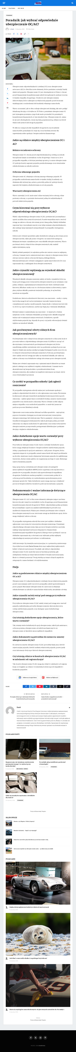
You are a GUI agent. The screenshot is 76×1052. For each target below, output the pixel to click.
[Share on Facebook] (13, 33)
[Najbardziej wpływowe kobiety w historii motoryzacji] (38, 883)
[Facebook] (7, 89)
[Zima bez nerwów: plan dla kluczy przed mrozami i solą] (9, 841)
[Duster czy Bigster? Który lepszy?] (9, 823)
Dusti (12, 29)
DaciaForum (42, 1045)
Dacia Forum (33, 546)
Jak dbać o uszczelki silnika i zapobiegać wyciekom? (28, 958)
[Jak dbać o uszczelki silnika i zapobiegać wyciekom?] (38, 934)
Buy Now (21, 8)
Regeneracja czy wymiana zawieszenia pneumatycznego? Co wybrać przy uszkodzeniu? (20, 764)
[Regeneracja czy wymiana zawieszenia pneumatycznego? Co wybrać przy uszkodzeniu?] (21, 749)
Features (12, 8)
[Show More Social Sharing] (28, 33)
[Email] (7, 107)
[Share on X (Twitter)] (17, 33)
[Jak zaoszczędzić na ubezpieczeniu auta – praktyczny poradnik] (9, 851)
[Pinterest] (7, 103)
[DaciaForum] (38, 3)
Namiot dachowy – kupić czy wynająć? (25, 830)
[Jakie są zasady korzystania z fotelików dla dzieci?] (21, 782)
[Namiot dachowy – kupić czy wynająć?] (9, 832)
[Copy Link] (24, 33)
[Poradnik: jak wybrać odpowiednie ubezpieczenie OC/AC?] (38, 59)
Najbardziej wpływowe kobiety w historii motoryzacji (29, 907)
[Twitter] (7, 93)
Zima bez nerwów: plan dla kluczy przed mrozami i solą (31, 839)
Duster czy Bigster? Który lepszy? (24, 821)
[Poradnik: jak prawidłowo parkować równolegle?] (54, 749)
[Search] (72, 3)
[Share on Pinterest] (21, 33)
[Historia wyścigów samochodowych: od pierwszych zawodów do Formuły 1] (38, 985)
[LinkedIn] (7, 98)
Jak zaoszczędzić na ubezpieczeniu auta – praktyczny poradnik (33, 848)
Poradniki (9, 15)
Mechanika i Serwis (22, 768)
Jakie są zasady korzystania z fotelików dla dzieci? (20, 796)
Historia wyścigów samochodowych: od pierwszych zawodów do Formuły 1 (36, 1009)
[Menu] (4, 3)
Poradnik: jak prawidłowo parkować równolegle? (52, 763)
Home (4, 8)
